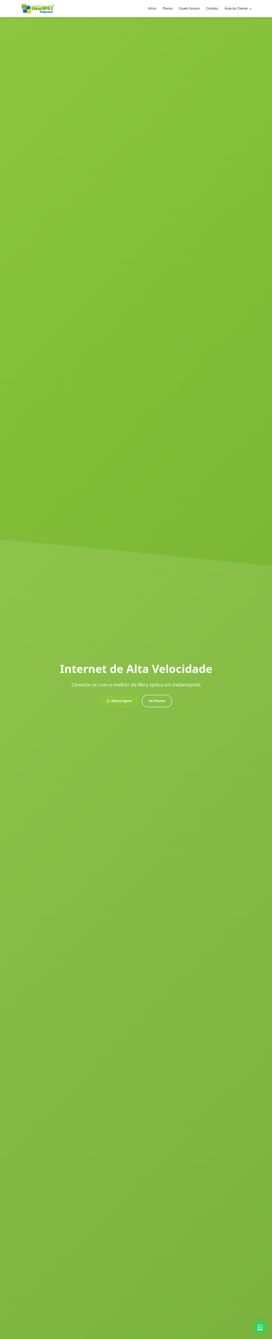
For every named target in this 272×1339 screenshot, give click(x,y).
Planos (168, 8)
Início (152, 8)
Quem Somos (189, 8)
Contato (212, 8)
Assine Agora (121, 701)
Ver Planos (157, 701)
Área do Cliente (236, 8)
